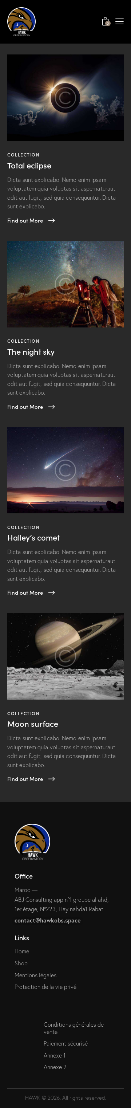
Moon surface (32, 723)
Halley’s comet (33, 537)
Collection (23, 154)
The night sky (31, 351)
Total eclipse (29, 165)
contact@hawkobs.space (48, 920)
